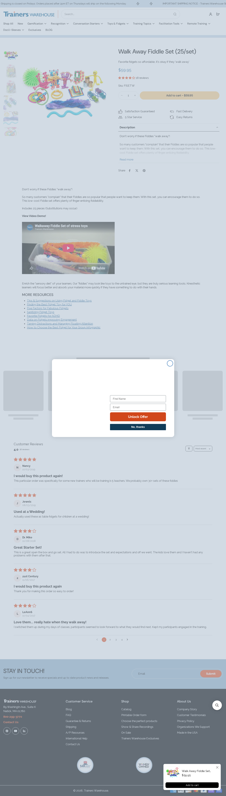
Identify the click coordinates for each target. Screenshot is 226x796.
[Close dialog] (217, 767)
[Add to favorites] (177, 769)
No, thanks (138, 427)
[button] (217, 705)
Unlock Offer (138, 417)
